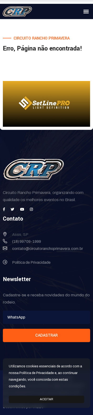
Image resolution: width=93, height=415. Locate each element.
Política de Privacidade (31, 262)
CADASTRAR (46, 335)
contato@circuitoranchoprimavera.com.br (47, 249)
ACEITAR (46, 399)
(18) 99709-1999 (26, 241)
